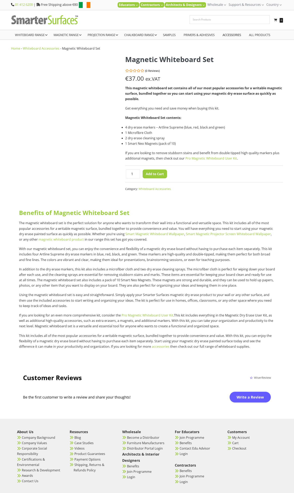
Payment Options (87, 459)
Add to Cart (155, 174)
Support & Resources (245, 4)
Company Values (34, 443)
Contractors (151, 5)
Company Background (38, 437)
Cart (235, 443)
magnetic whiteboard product (61, 239)
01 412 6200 (24, 4)
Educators (127, 5)
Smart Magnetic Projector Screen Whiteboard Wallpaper (228, 234)
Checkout (239, 448)
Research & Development (41, 470)
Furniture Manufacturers (145, 443)
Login (131, 477)
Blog (77, 437)
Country (272, 4)
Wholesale (215, 4)
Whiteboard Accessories (41, 48)
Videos (79, 448)
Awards (27, 475)
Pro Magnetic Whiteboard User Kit (211, 158)
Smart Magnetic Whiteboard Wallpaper (154, 234)
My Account (241, 437)
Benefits (133, 466)
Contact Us (30, 481)
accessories (160, 346)
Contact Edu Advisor (195, 448)
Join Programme (139, 471)
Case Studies (84, 443)
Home (15, 48)
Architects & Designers (184, 5)
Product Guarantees (89, 454)
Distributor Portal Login (145, 448)
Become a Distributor (143, 437)
